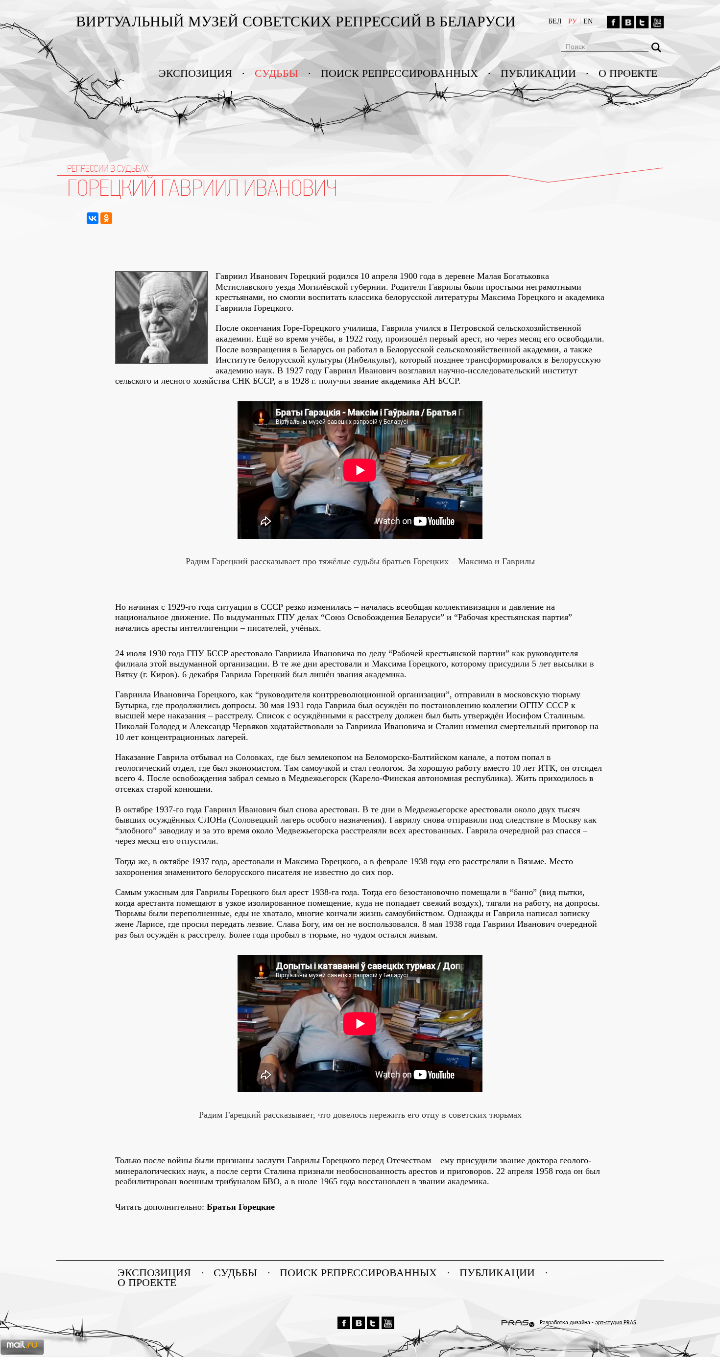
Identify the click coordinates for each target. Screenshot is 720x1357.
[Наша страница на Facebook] (613, 22)
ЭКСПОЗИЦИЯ (195, 73)
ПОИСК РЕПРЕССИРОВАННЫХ (399, 73)
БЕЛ (555, 21)
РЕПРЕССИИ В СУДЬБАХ (107, 169)
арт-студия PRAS (615, 1323)
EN (588, 21)
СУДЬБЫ (276, 73)
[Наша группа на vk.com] (628, 22)
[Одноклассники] (106, 218)
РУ (572, 21)
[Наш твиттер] (642, 22)
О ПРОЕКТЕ (628, 73)
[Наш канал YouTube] (657, 22)
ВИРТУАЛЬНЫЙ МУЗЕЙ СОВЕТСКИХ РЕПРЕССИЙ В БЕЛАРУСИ (298, 21)
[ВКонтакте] (92, 218)
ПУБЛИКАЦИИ (538, 73)
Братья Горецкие (241, 1207)
